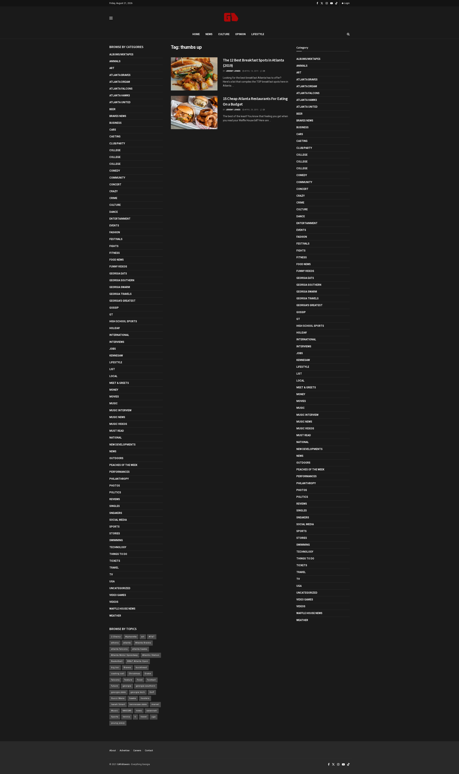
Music (113, 403)
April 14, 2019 (251, 71)
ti (135, 717)
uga (154, 717)
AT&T (152, 637)
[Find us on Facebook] (317, 3)
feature (128, 680)
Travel (114, 567)
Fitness (114, 252)
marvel (155, 704)
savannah (151, 711)
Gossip (114, 307)
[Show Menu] (111, 18)
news (139, 711)
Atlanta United (120, 102)
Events (114, 225)
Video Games (117, 595)
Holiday (114, 328)
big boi (115, 667)
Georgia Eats (118, 273)
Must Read (116, 430)
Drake (148, 673)
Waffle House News (122, 608)
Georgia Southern (121, 280)
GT (111, 314)
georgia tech (138, 692)
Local (113, 376)
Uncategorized (119, 588)
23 (263, 110)
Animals (114, 61)
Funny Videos (118, 266)
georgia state (118, 692)
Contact (149, 750)
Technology (117, 547)
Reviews (114, 499)
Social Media (118, 519)
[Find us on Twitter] (322, 3)
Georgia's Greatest (122, 300)
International (119, 335)
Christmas (134, 673)
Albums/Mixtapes (121, 54)
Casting (114, 136)
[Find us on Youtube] (331, 3)
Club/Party (117, 143)
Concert (115, 184)
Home (196, 34)
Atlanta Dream (119, 81)
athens (115, 643)
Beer (112, 109)
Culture (224, 34)
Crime (113, 198)
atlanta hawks (139, 649)
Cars (112, 129)
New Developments (122, 444)
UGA (112, 581)
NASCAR (127, 711)
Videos (113, 601)
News (208, 34)
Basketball (117, 661)
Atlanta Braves (120, 75)
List (112, 369)
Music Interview (120, 410)
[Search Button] (348, 34)
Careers (137, 750)
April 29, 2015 (251, 110)
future (114, 686)
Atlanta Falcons (121, 88)
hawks (132, 698)
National (115, 437)
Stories (114, 533)
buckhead (141, 667)
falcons (115, 680)
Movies (114, 396)
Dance (113, 211)
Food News (116, 259)
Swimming (116, 540)
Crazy (113, 191)
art (142, 637)
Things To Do (118, 554)
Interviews (116, 342)
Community (117, 177)
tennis (126, 717)
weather (115, 615)
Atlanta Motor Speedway (124, 655)
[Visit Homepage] (231, 18)
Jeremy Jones (233, 71)
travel (144, 717)
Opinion (240, 34)
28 (263, 71)
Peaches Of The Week (123, 465)
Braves (127, 667)
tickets (114, 560)
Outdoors (116, 458)
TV (111, 574)
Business (115, 122)
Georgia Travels (120, 294)
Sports (114, 526)
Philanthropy (119, 478)
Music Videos (118, 424)
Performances (119, 471)
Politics (115, 492)
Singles (114, 506)
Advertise (124, 750)
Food (140, 680)
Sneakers (115, 513)
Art (111, 68)
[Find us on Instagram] (327, 3)
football (151, 680)
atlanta (127, 643)
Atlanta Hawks (119, 95)
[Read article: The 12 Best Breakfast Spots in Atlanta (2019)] (194, 74)
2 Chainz (116, 637)
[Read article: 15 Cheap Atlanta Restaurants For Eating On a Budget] (194, 112)
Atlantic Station (150, 655)
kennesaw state (138, 704)
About (112, 750)
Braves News (117, 116)
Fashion (114, 232)
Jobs (112, 348)
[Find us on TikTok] (336, 3)
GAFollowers (123, 764)
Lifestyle (257, 34)
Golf (152, 692)
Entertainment (120, 218)
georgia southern (145, 686)
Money (113, 389)
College (114, 150)
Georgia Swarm (119, 287)
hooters (145, 698)
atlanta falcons (119, 649)
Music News (117, 417)
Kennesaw (116, 355)
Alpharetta (131, 637)
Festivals (115, 239)
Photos (114, 485)
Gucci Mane (118, 698)
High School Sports (123, 321)
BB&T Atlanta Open (137, 661)
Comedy (114, 170)
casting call (117, 673)
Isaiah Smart (118, 704)
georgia (127, 686)
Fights (114, 246)
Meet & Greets (119, 383)
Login (347, 3)
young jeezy (118, 723)
